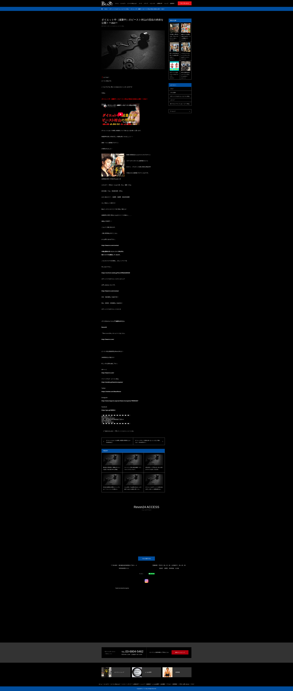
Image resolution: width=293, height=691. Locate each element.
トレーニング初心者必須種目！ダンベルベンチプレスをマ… (132, 468)
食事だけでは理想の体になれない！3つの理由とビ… (185, 36)
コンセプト (123, 3)
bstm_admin (110, 431)
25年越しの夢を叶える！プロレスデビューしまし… (174, 36)
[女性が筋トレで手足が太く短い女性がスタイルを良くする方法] (154, 459)
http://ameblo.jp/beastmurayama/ (112, 382)
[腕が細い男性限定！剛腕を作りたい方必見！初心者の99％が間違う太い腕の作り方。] (112, 459)
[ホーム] (102, 9)
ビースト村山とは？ (132, 3)
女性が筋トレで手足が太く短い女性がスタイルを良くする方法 (154, 468)
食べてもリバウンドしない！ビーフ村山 (179, 103)
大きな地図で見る (146, 558)
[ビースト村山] (107, 3)
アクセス (169, 684)
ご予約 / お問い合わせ (184, 684)
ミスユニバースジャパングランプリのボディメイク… (185, 55)
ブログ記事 (173, 92)
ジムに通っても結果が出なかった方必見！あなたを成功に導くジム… (132, 488)
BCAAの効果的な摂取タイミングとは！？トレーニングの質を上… (111, 488)
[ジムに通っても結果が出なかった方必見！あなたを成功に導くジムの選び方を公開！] (133, 479)
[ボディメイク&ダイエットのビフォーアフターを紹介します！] (174, 66)
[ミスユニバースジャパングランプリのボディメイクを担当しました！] (185, 47)
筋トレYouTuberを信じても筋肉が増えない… (174, 55)
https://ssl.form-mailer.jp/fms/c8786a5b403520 (115, 273)
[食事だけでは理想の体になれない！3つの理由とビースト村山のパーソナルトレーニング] (185, 28)
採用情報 (175, 684)
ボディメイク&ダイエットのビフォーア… (174, 74)
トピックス (152, 3)
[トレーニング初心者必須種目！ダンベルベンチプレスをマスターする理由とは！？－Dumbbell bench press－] (133, 459)
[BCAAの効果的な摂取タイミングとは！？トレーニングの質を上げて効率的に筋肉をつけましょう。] (112, 479)
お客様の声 (159, 3)
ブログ (171, 88)
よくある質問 (155, 684)
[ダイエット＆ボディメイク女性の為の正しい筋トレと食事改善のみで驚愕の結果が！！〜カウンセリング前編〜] (154, 479)
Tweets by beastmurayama (122, 588)
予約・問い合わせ (184, 3)
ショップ (166, 3)
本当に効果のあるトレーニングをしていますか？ (185, 74)
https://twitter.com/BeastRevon (111, 391)
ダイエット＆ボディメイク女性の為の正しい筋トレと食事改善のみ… (154, 488)
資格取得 (172, 3)
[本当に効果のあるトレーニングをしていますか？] (185, 66)
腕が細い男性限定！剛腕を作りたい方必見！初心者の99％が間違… (111, 468)
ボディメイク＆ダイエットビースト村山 (115, 26)
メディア (146, 3)
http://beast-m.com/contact (110, 245)
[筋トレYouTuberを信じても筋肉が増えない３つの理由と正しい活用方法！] (174, 47)
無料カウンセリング (180, 652)
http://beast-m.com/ (107, 339)
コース (140, 3)
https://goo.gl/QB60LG (108, 410)
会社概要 (163, 684)
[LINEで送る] (152, 573)
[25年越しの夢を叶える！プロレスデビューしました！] (174, 28)
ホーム (117, 3)
